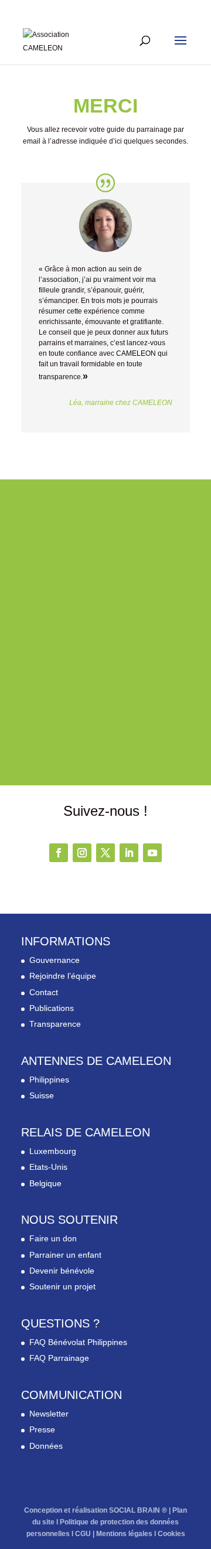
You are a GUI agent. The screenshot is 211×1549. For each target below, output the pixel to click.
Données (46, 1446)
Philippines (49, 1079)
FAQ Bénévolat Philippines (78, 1342)
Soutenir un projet (62, 1286)
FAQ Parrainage (59, 1358)
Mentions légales (124, 1534)
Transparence (55, 1024)
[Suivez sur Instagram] (82, 852)
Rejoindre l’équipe (62, 976)
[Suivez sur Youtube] (152, 852)
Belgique (45, 1183)
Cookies (171, 1534)
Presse (42, 1429)
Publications (51, 1008)
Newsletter (49, 1413)
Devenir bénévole (61, 1270)
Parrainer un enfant (65, 1254)
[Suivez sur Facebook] (58, 852)
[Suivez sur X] (105, 852)
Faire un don (53, 1238)
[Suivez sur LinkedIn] (129, 852)
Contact (43, 992)
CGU (83, 1534)
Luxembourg (52, 1151)
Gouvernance (54, 960)
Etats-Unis (48, 1167)
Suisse (41, 1095)
